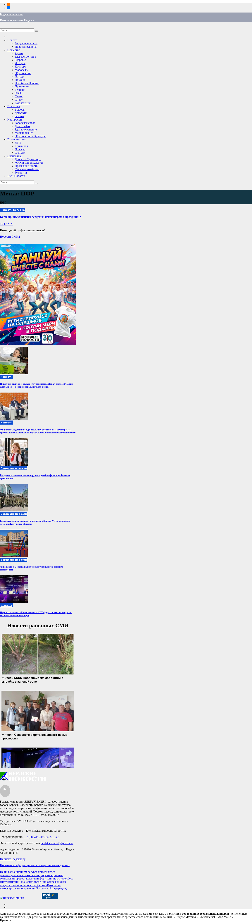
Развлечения (22, 103)
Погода (19, 76)
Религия (20, 89)
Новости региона (26, 46)
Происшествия (16, 139)
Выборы (20, 109)
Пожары (20, 149)
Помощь (20, 79)
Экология (21, 172)
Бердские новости (11, 14)
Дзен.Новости (16, 175)
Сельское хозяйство (27, 169)
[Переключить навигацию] (1, 27)
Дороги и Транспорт (28, 159)
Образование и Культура (30, 136)
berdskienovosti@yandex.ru (57, 843)
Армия (19, 53)
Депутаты (21, 112)
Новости (12, 40)
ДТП (18, 142)
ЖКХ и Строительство (29, 162)
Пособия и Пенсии (27, 83)
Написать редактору (12, 859)
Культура (20, 66)
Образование (23, 73)
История (20, 63)
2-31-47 (54, 836)
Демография (22, 126)
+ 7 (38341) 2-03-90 (36, 836)
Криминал (21, 146)
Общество (13, 50)
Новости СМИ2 (10, 236)
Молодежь (21, 69)
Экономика (14, 156)
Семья (19, 96)
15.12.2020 (6, 224)
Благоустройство (25, 56)
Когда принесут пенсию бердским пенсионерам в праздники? (40, 216)
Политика (13, 106)
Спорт (19, 99)
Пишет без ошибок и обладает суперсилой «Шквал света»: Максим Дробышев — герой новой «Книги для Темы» (36, 385)
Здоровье (20, 59)
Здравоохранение (26, 129)
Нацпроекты (15, 119)
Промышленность (26, 165)
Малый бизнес (24, 132)
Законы (19, 116)
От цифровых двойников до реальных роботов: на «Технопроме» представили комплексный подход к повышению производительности (37, 431)
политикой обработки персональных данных (197, 913)
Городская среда (25, 122)
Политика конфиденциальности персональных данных (35, 865)
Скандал (20, 152)
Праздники (22, 86)
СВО (18, 93)
